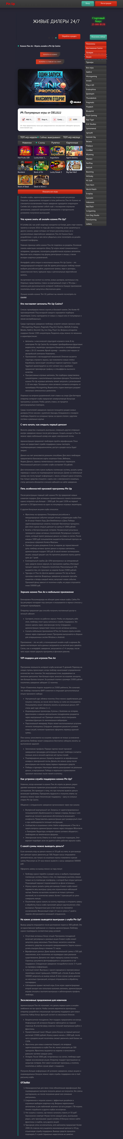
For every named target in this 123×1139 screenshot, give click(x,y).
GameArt (89, 198)
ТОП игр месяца (71, 137)
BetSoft (89, 167)
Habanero (90, 202)
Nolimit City (91, 137)
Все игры (90, 67)
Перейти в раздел (69, 36)
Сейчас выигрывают (50, 137)
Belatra (89, 141)
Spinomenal (91, 128)
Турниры (89, 62)
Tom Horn (90, 185)
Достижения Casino (94, 48)
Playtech (89, 107)
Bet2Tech (90, 206)
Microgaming (91, 76)
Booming (90, 172)
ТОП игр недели (28, 137)
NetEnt (89, 72)
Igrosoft (89, 133)
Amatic (89, 80)
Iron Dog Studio (92, 215)
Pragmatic (90, 102)
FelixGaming (91, 219)
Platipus (89, 146)
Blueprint (90, 111)
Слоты (41, 142)
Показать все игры (50, 192)
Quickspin (90, 93)
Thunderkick (91, 98)
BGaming (90, 154)
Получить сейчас (98, 37)
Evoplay (89, 193)
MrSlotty (89, 176)
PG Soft (89, 180)
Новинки (27, 142)
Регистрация (106, 3)
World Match (91, 189)
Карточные (72, 142)
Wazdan (89, 159)
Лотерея (89, 52)
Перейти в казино (50, 54)
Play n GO (90, 85)
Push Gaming (91, 115)
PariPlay (89, 163)
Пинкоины (90, 44)
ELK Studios (91, 124)
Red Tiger (90, 120)
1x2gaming (90, 211)
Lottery (89, 224)
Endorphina (91, 89)
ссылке (23, 297)
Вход (88, 3)
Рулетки (55, 142)
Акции (88, 57)
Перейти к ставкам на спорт (50, 62)
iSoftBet (89, 150)
